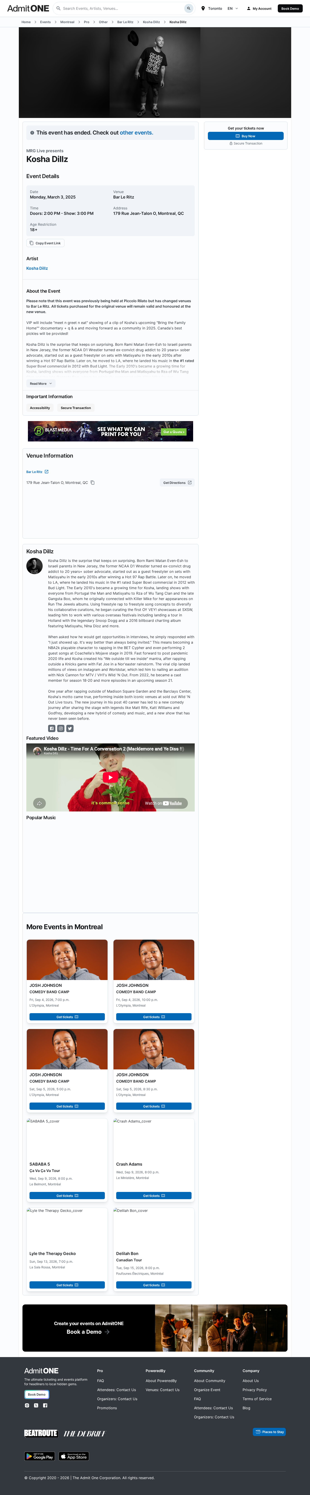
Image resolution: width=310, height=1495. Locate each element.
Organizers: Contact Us (117, 1399)
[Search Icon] (188, 8)
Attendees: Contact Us (116, 1389)
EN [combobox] (230, 8)
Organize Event (207, 1389)
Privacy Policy (255, 1389)
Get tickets (65, 1017)
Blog (246, 1408)
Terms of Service (257, 1399)
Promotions (107, 1408)
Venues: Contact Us (163, 1389)
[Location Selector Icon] (203, 8)
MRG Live (35, 150)
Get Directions (174, 483)
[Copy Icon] (92, 482)
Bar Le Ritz (34, 472)
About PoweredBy (161, 1380)
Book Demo (290, 8)
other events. (136, 132)
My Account (262, 8)
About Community (209, 1380)
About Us (251, 1380)
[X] (36, 1405)
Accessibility (40, 408)
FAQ (100, 1380)
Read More (38, 383)
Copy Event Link (48, 243)
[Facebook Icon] (51, 728)
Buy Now (248, 136)
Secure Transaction (76, 408)
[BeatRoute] (41, 1434)
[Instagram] (27, 1405)
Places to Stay (273, 1432)
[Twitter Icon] (70, 728)
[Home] (41, 1371)
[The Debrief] (85, 1433)
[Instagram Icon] (60, 728)
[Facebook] (45, 1405)
